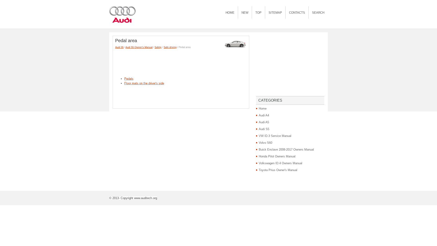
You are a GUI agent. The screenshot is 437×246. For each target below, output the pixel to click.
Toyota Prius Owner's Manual (278, 170)
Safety (158, 47)
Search (318, 12)
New (244, 12)
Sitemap (275, 12)
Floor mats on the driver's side (144, 83)
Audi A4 (264, 115)
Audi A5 (264, 122)
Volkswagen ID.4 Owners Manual (280, 163)
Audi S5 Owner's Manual (138, 47)
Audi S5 (119, 47)
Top (258, 12)
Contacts (297, 12)
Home (230, 12)
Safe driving (170, 47)
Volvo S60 (265, 142)
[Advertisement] (198, 61)
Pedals (128, 78)
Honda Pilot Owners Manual (277, 156)
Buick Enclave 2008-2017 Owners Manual (286, 149)
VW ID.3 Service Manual (275, 136)
